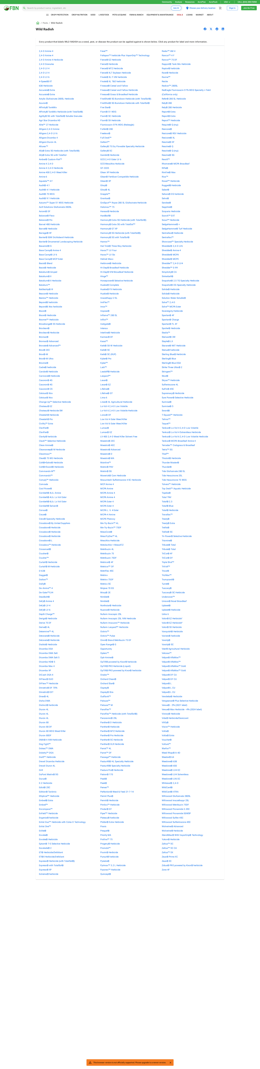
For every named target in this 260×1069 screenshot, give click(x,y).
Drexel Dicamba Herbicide (51, 761)
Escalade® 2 (45, 848)
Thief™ (165, 454)
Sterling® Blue (169, 358)
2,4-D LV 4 (44, 68)
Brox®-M (43, 354)
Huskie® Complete (109, 285)
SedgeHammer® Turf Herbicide (177, 228)
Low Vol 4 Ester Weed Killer (113, 419)
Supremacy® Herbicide (173, 393)
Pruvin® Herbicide (109, 852)
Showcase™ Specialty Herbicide (177, 241)
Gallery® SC (106, 150)
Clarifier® (44, 428)
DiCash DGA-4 (46, 675)
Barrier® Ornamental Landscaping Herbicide (60, 241)
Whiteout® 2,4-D (170, 783)
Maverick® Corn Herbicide (113, 475)
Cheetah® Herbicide (49, 415)
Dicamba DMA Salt (48, 653)
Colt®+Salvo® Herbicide (51, 462)
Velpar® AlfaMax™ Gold (174, 666)
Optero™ (104, 653)
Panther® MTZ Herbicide (112, 731)
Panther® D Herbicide (110, 722)
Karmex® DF (106, 337)
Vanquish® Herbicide (172, 631)
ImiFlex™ (105, 302)
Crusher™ (44, 558)
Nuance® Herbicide (109, 610)
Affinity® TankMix (48, 107)
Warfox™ (166, 748)
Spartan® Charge (170, 319)
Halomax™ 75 (107, 207)
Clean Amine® (46, 445)
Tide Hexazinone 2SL (172, 475)
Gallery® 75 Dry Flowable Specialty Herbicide (122, 146)
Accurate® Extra (47, 90)
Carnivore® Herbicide (49, 376)
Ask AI (176, 8)
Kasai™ (104, 341)
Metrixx (104, 575)
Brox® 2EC (44, 350)
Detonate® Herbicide (49, 636)
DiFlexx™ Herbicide (48, 683)
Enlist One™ (45, 826)
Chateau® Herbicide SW (51, 410)
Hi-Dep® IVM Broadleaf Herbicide (116, 272)
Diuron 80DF (45, 735)
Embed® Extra (46, 800)
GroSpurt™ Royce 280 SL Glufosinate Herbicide (123, 202)
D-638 (42, 571)
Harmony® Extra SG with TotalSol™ (117, 224)
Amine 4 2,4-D (46, 163)
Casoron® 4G (45, 380)
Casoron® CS (45, 389)
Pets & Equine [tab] (119, 15)
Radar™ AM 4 (168, 51)
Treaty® (166, 519)
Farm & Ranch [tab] (136, 15)
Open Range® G (108, 644)
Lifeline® (104, 389)
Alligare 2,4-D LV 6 (48, 133)
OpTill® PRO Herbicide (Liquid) (115, 666)
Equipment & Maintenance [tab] (160, 15)
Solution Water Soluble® (174, 298)
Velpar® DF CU (169, 675)
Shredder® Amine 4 (171, 250)
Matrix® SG (106, 471)
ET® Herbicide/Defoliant (51, 852)
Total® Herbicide (170, 510)
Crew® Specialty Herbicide (52, 519)
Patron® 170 (106, 774)
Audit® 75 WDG (47, 194)
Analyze (178, 2)
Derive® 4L (44, 627)
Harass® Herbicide (109, 211)
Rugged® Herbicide (171, 185)
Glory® (103, 185)
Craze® (42, 514)
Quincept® (105, 874)
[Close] (170, 1063)
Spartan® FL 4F (169, 324)
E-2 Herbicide (45, 783)
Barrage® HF (45, 233)
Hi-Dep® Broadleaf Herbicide (114, 267)
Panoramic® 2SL (108, 718)
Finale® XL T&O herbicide (112, 81)
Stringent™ (167, 371)
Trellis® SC (167, 532)
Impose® (104, 311)
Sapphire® (167, 207)
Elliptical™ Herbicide (49, 796)
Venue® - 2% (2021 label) (174, 705)
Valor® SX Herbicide (172, 627)
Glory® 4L (105, 189)
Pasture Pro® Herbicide (111, 770)
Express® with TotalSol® (51, 865)
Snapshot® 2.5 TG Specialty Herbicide (180, 280)
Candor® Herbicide (48, 371)
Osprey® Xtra (106, 692)
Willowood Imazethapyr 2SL (175, 800)
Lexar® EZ (105, 384)
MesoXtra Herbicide (109, 540)
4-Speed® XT (45, 81)
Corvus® (43, 510)
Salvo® (165, 198)
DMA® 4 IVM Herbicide (50, 739)
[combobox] (98, 8)
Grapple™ (105, 194)
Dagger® (43, 575)
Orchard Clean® (108, 679)
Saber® (165, 189)
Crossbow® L (45, 540)
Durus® (43, 778)
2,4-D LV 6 (44, 77)
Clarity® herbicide (48, 436)
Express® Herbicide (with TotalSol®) (57, 861)
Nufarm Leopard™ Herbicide (114, 627)
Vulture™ (166, 744)
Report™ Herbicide (171, 120)
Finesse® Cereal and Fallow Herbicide (119, 90)
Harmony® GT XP (108, 228)
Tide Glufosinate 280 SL (173, 471)
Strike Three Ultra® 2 (172, 367)
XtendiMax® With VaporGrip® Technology (182, 835)
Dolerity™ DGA (46, 752)
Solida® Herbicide (171, 289)
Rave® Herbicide (170, 72)
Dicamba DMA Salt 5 (49, 657)
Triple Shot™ (168, 562)
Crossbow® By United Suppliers (54, 523)
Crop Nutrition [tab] (79, 15)
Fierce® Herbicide (109, 64)
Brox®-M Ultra (46, 358)
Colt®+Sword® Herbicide (51, 467)
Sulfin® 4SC (168, 389)
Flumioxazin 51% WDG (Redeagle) (117, 124)
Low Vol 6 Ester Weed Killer (113, 423)
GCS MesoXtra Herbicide (112, 163)
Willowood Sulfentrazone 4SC (176, 822)
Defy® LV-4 (44, 605)
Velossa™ (167, 653)
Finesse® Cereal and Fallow (114, 85)
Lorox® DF (105, 415)
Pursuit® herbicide (109, 856)
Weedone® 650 (169, 765)
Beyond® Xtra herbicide (50, 306)
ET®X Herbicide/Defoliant (51, 856)
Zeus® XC (167, 861)
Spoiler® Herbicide (171, 328)
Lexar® (104, 380)
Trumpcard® (168, 579)
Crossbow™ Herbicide (50, 545)
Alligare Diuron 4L (48, 142)
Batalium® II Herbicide (50, 280)
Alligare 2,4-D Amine (49, 129)
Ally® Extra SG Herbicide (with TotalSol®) (59, 150)
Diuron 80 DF (45, 726)
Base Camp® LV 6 (48, 254)
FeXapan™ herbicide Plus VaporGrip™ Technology (125, 55)
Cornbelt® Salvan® (48, 506)
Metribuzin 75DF (108, 558)
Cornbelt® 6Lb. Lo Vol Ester (52, 501)
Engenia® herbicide (48, 817)
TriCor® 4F (167, 553)
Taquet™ (166, 423)
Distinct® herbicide (48, 705)
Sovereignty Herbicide (172, 311)
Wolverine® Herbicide (172, 830)
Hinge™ (104, 276)
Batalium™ (44, 285)
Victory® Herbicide (171, 713)
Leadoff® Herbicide (109, 371)
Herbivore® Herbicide (110, 263)
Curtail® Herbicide (48, 562)
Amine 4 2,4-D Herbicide (51, 168)
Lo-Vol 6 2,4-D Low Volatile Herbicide (118, 410)
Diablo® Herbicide (48, 644)
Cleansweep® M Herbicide (52, 449)
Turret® (165, 584)
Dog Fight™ (45, 744)
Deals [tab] (180, 15)
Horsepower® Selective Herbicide (116, 280)
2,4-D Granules (46, 64)
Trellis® (165, 527)
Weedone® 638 (169, 761)
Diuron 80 (44, 722)
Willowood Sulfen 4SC (172, 817)
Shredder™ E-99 (170, 267)
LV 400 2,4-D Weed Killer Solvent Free (118, 436)
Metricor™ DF (107, 566)
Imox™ (103, 306)
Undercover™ (168, 597)
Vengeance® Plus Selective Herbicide (180, 700)
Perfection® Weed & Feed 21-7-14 (117, 791)
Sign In (232, 8)
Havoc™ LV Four (108, 250)
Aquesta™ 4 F (46, 181)
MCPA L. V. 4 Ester (109, 510)
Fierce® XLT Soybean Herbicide (115, 72)
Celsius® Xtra (46, 393)
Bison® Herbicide (47, 315)
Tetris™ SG (167, 449)
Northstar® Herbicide (110, 605)
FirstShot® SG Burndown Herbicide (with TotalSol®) (125, 98)
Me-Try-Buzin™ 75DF (110, 527)
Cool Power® (45, 488)
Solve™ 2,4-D (168, 302)
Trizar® (165, 571)
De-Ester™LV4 (46, 592)
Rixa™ (165, 176)
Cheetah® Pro (46, 419)
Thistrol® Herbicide (171, 458)
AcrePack (213, 2)
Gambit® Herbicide (109, 155)
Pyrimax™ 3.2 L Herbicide (113, 865)
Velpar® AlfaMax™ (171, 657)
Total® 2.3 (167, 501)
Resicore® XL (168, 137)
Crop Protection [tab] (59, 15)
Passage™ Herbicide (110, 757)
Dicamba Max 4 (47, 666)
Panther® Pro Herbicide (111, 735)
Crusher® (43, 553)
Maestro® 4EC (107, 445)
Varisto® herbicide (171, 636)
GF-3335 (104, 168)
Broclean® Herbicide (49, 332)
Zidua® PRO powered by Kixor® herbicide (182, 865)
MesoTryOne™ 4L (109, 536)
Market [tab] (200, 15)
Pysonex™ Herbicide (110, 869)
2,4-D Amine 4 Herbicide (51, 59)
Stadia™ (166, 332)
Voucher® (167, 739)
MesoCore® (106, 532)
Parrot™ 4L (105, 748)
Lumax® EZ (106, 432)
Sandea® (166, 202)
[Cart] (220, 8)
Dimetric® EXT (46, 692)
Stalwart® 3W (169, 337)
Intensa (104, 328)
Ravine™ (166, 77)
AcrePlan (202, 2)
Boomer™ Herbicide (48, 319)
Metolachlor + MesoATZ (111, 545)
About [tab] (210, 15)
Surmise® (167, 402)
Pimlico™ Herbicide (109, 804)
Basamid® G (45, 246)
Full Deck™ (105, 137)
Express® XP (45, 869)
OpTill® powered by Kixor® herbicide (118, 662)
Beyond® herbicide (48, 302)
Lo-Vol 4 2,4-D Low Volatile (114, 406)
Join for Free (249, 8)
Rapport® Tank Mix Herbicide (176, 64)
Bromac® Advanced (49, 341)
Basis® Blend (45, 263)
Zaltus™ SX (167, 852)
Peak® (103, 778)
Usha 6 (165, 614)
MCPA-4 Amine (107, 514)
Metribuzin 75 (107, 553)
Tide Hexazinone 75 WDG (174, 480)
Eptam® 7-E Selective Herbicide (54, 843)
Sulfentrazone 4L (170, 384)
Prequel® (104, 830)
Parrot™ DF (106, 752)
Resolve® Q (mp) (170, 150)
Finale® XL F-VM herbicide (113, 77)
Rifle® (165, 168)
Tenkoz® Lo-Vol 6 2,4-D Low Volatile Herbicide (185, 436)
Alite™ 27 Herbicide (48, 124)
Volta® (165, 731)
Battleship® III (46, 289)
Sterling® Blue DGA (171, 363)
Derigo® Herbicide (48, 618)
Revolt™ (166, 159)
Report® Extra (169, 111)
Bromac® (43, 337)
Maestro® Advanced (110, 449)
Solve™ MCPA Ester (171, 306)
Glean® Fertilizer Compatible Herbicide (119, 176)
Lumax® (104, 428)
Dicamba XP (45, 670)
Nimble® (104, 597)
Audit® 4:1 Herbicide (49, 189)
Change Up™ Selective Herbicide (55, 402)
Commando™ (46, 475)
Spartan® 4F (168, 315)
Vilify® (165, 722)
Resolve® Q (167, 146)
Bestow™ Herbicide (48, 298)
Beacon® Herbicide (48, 293)
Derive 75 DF (45, 623)
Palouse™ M (106, 705)
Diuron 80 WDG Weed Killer (52, 731)
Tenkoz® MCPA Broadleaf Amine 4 (179, 441)
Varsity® (166, 640)
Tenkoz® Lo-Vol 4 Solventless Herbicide (181, 432)
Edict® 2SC (44, 787)
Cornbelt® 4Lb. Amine (50, 493)
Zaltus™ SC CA (169, 848)
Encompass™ (46, 809)
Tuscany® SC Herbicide (173, 592)
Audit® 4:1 (44, 185)
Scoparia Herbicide (171, 211)
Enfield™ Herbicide (48, 813)
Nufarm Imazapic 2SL (111, 614)
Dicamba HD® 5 (47, 662)
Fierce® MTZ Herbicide (111, 68)
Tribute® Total (169, 545)
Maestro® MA (107, 458)
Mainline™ (105, 462)
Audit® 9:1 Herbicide (49, 198)
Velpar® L (167, 683)
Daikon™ (43, 579)
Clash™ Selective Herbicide (52, 441)
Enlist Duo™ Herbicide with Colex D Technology (62, 822)
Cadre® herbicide (47, 367)
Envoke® (43, 835)
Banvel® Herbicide (48, 228)
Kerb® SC (105, 350)
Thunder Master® (170, 462)
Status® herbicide (170, 350)
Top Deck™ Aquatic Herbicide (176, 488)
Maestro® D (106, 454)
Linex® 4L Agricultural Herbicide (116, 402)
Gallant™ (105, 142)
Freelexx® (105, 133)
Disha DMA (44, 700)
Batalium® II (45, 276)
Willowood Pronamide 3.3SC (176, 809)
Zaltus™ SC (167, 843)
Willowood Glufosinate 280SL (176, 796)
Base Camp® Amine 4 (50, 250)
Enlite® (42, 830)
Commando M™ (47, 471)
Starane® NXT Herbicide (174, 345)
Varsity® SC (168, 644)
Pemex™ (104, 787)
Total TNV (166, 497)
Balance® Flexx (46, 215)
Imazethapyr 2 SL (108, 298)
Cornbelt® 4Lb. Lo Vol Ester (52, 497)
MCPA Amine (106, 488)
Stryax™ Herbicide (171, 380)
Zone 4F (166, 869)
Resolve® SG (168, 155)
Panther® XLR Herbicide (112, 744)
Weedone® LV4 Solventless (175, 774)
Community (167, 2)
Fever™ (104, 51)
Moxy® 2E (105, 592)
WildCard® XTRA (170, 791)
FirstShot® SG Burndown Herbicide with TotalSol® (125, 103)
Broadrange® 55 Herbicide (52, 324)
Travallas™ (167, 514)
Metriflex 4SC (107, 571)
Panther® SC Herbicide (111, 739)
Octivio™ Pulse (107, 636)
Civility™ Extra (46, 423)
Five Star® (105, 107)
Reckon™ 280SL (170, 85)
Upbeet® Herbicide (171, 610)
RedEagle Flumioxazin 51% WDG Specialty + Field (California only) (186, 92)
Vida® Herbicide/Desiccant (175, 718)
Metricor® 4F (106, 562)
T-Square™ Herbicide (172, 415)
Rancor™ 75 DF (169, 59)
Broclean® (44, 328)
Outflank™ (105, 696)
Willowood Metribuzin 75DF (175, 804)
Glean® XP (105, 181)
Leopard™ (105, 376)
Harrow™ (105, 241)
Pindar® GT (106, 809)
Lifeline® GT (106, 393)
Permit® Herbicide (109, 800)
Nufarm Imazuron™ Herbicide (114, 623)
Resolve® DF (168, 142)
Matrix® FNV (106, 467)
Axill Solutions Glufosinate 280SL (55, 207)
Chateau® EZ (45, 406)
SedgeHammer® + (171, 224)
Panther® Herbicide (109, 726)
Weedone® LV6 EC (171, 778)
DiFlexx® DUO (46, 679)
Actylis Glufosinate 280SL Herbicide (56, 98)
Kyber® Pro (105, 358)
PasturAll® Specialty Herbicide (115, 765)
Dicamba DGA (46, 649)
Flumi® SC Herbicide (110, 116)
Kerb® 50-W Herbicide (111, 345)
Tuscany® (167, 588)
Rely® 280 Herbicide (172, 107)
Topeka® (166, 493)
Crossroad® (45, 549)
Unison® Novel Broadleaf (174, 601)
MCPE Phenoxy (107, 519)
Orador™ (104, 675)
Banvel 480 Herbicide (49, 224)
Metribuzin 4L (107, 549)
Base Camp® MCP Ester (51, 259)
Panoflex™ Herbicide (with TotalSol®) (118, 713)
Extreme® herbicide (48, 874)
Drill (41, 770)
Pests (45, 23)
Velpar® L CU (168, 687)
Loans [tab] (189, 15)
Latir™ (103, 367)
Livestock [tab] (104, 15)
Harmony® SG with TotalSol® (114, 237)
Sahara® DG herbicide (173, 194)
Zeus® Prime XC (170, 856)
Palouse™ (105, 700)
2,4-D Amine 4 (46, 51)
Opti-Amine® (106, 657)
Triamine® (167, 540)
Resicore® (167, 129)
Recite (165, 81)
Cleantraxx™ (45, 454)
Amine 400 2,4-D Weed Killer (53, 172)
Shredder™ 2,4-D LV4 (172, 263)
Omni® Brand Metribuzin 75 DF (115, 640)
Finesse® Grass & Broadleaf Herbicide (119, 94)
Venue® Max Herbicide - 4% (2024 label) (182, 709)
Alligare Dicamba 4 (48, 137)
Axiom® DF (44, 211)
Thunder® (167, 467)
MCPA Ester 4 (107, 501)
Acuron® (43, 103)
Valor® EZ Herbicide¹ (172, 618)
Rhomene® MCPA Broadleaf (175, 163)
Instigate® (105, 324)
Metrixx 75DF (106, 579)
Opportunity (106, 649)
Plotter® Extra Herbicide (112, 822)
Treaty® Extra (168, 523)
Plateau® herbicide (109, 817)
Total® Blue (167, 506)
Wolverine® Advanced (172, 826)
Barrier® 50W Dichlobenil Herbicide (56, 237)
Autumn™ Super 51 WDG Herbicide (56, 202)
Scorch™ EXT (168, 215)
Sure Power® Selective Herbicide (177, 397)
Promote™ (105, 848)
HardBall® (105, 215)
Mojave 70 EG (107, 588)
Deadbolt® (44, 597)
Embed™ (43, 804)
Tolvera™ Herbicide (171, 484)
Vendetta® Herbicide (172, 696)
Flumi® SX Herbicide (110, 120)
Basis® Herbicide (47, 267)
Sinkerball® (167, 276)
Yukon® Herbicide (171, 839)
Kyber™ (104, 363)
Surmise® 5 (167, 406)
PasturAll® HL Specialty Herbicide (116, 761)
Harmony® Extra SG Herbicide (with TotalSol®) (123, 220)
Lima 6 (103, 397)
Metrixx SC (105, 584)
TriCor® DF (167, 558)
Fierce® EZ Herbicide (110, 59)
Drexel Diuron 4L (47, 765)
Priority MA (105, 835)
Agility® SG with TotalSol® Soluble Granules (60, 116)
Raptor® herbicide (171, 68)
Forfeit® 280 (106, 129)
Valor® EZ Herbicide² (172, 623)
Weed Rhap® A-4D (171, 752)
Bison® (42, 311)
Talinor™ (166, 419)
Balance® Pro (46, 220)
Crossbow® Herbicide (49, 527)
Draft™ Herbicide (47, 757)
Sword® (166, 410)
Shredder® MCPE (170, 259)
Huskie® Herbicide (109, 293)
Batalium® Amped (48, 272)
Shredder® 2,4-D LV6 (172, 246)
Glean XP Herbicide (109, 172)
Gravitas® (105, 198)
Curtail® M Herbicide (49, 566)
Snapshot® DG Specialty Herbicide (179, 285)
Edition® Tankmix (48, 791)
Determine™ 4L (46, 631)
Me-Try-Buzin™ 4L (109, 523)
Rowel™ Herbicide (171, 181)
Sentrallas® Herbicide (172, 233)
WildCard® (167, 787)
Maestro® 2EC (107, 441)
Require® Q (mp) (170, 124)
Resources (189, 2)
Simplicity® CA (169, 272)
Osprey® (104, 687)
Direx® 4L (44, 696)
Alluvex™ (43, 146)
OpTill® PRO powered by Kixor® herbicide (120, 670)
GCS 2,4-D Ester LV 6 (110, 159)
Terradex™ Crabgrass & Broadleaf (178, 445)
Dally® (42, 584)
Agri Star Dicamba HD (49, 120)
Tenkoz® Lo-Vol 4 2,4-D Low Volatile (180, 428)
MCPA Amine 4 (107, 493)
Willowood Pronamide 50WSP (176, 813)
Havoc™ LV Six (107, 254)
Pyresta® (104, 861)
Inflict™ (104, 319)
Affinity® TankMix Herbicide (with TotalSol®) (61, 111)
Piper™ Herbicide (108, 813)
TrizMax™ (167, 575)
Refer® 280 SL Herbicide (174, 98)
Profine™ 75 (106, 839)
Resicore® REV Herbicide (174, 133)
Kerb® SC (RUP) (108, 354)
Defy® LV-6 (44, 610)
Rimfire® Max (169, 172)
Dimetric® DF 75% (48, 687)
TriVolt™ (166, 566)
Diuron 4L (44, 709)
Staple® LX (167, 341)
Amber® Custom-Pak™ (50, 159)
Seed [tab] (93, 15)
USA (226, 2)
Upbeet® (166, 605)
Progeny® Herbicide (110, 843)
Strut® (165, 376)
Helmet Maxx (106, 259)
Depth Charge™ (47, 614)
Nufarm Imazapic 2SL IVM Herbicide (118, 618)
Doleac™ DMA (46, 748)
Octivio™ (104, 631)
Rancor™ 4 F (168, 55)
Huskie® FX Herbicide (111, 289)
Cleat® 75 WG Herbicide (51, 458)
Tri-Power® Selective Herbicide (177, 536)
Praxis (103, 826)
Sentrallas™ (168, 237)
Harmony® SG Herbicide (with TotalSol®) (120, 233)
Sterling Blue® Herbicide (174, 354)
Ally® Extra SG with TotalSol (52, 155)
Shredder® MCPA (170, 254)
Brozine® (43, 363)
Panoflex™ (105, 709)
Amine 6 (43, 176)
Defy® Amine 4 (46, 601)
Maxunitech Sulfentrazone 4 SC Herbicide (120, 480)
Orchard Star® (107, 683)
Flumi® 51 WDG (108, 111)
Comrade (43, 484)
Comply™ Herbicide (48, 480)
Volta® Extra (168, 735)
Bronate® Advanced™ (50, 345)
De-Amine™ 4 (46, 588)
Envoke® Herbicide (48, 839)
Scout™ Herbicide (170, 220)
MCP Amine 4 (107, 484)
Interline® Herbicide (110, 332)
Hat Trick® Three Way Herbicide (115, 246)
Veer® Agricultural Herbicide (176, 649)
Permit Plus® (106, 796)
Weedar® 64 (168, 757)
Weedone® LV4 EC (171, 770)
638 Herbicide (46, 85)
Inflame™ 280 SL (108, 315)
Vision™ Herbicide (171, 726)
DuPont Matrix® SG (48, 774)
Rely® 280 (167, 103)
